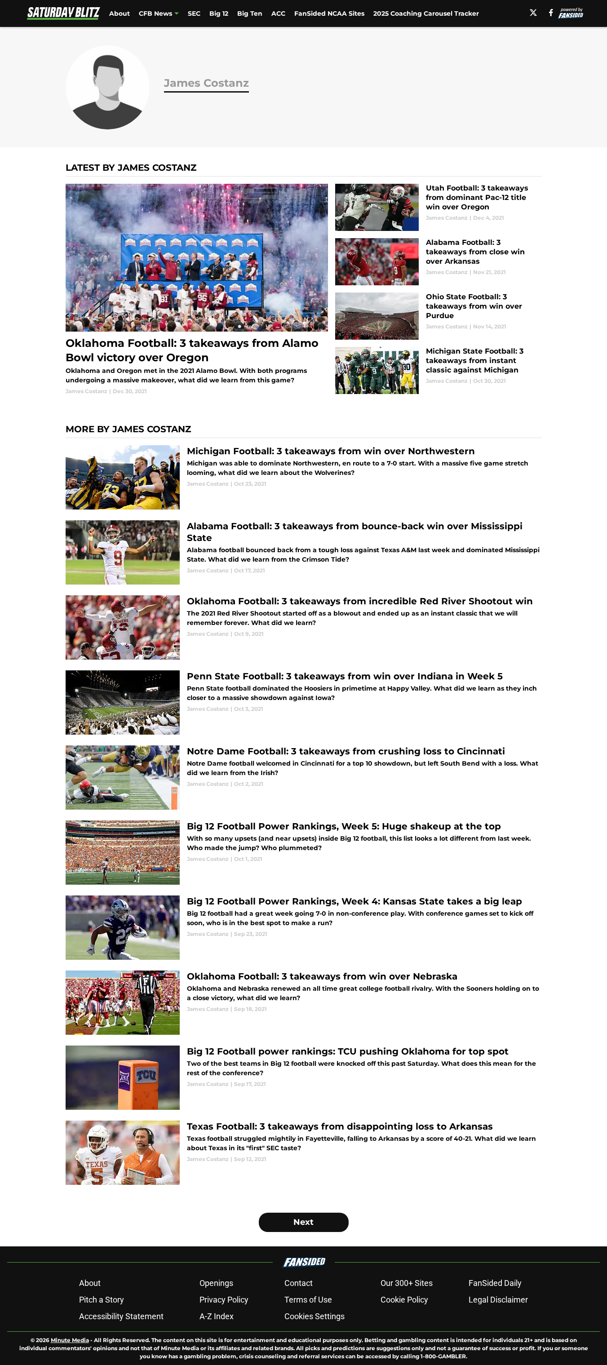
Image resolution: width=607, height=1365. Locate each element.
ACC (278, 13)
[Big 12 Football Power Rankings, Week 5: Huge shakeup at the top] (304, 852)
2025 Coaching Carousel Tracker (426, 13)
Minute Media (70, 1340)
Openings (216, 1283)
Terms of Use (308, 1299)
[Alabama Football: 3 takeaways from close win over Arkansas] (438, 261)
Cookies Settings (314, 1316)
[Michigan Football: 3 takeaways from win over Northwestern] (304, 477)
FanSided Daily (495, 1283)
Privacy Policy (223, 1299)
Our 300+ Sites (407, 1283)
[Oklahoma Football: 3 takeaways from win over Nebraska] (304, 1003)
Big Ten (249, 13)
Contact (298, 1283)
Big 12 (218, 13)
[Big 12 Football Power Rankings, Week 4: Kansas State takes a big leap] (304, 927)
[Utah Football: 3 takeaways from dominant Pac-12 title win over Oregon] (438, 207)
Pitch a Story (101, 1299)
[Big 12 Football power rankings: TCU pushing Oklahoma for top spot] (304, 1078)
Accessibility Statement (121, 1316)
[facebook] (551, 12)
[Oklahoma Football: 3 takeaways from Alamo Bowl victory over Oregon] (197, 289)
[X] (533, 12)
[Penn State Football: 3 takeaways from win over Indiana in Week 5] (304, 702)
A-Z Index (216, 1316)
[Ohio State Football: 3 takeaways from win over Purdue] (438, 316)
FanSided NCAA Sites (329, 13)
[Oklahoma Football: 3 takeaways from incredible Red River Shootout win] (304, 627)
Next (303, 1222)
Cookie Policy (404, 1299)
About (119, 13)
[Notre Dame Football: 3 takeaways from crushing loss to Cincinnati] (304, 777)
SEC (194, 13)
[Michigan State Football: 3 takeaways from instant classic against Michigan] (438, 370)
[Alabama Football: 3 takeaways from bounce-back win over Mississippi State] (304, 552)
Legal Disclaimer (498, 1299)
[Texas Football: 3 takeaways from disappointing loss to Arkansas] (304, 1153)
